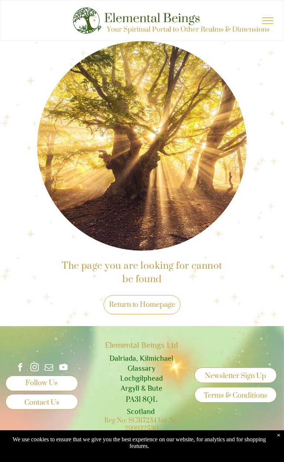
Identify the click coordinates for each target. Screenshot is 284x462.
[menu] (267, 20)
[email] (49, 368)
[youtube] (63, 368)
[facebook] (20, 368)
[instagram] (34, 368)
